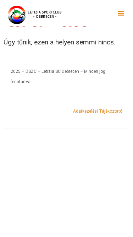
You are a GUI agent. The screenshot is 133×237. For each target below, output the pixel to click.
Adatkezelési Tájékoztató (97, 111)
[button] (121, 13)
